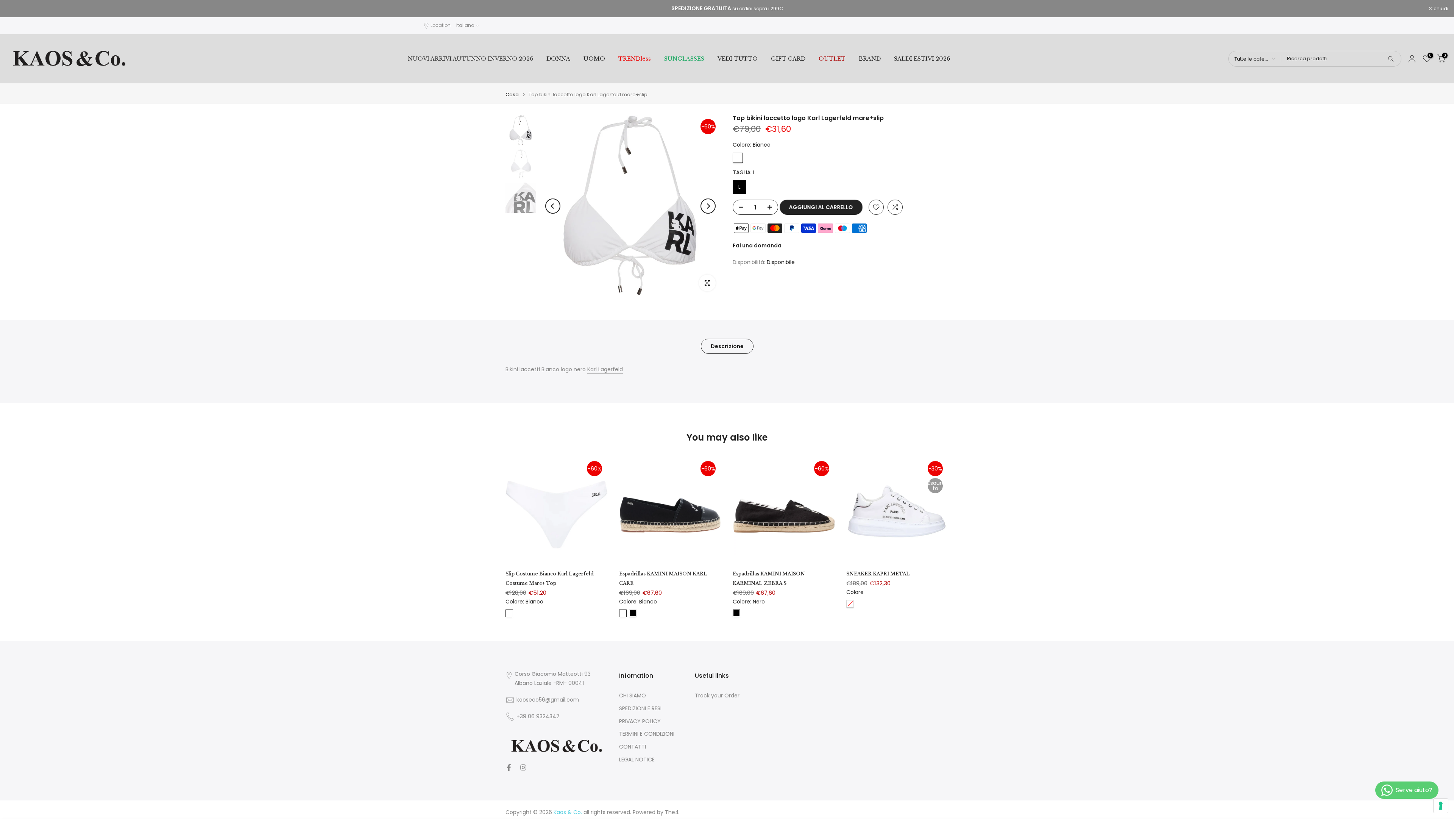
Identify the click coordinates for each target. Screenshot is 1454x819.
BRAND (870, 58)
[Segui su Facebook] (508, 767)
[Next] (708, 206)
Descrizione (727, 346)
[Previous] (552, 206)
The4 (672, 812)
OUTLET (832, 58)
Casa (512, 94)
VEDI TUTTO (738, 58)
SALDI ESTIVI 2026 (922, 58)
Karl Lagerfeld (605, 369)
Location (441, 25)
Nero (633, 613)
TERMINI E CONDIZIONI (646, 734)
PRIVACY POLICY (640, 721)
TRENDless (634, 58)
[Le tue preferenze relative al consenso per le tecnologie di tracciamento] (1441, 806)
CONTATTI (632, 746)
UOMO (594, 58)
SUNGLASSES (684, 58)
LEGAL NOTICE (637, 759)
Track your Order (717, 695)
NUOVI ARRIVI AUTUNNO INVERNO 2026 (470, 58)
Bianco (738, 158)
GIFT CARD (788, 58)
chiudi (17, 8)
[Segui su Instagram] (523, 767)
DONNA (558, 58)
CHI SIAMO (632, 695)
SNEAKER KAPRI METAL (878, 574)
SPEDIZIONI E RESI (640, 708)
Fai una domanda (757, 245)
